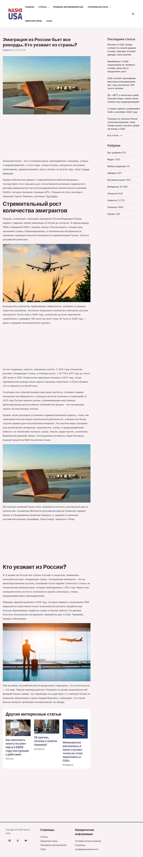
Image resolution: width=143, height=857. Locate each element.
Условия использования (88, 841)
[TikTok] (18, 841)
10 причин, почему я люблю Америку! (45, 741)
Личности (112, 193)
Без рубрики (114, 152)
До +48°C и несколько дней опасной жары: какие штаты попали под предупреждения (123, 98)
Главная (29, 7)
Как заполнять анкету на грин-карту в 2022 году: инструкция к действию (17, 747)
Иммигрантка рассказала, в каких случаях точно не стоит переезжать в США (73, 751)
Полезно (10, 758)
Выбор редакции (116, 166)
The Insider (52, 196)
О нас (49, 21)
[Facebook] (10, 841)
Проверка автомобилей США (68, 7)
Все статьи (113, 135)
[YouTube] (26, 841)
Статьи (42, 7)
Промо (111, 214)
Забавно (112, 173)
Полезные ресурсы (98, 7)
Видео (110, 159)
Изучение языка (116, 179)
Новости (7, 50)
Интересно (39, 749)
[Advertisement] (46, 138)
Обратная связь (33, 21)
